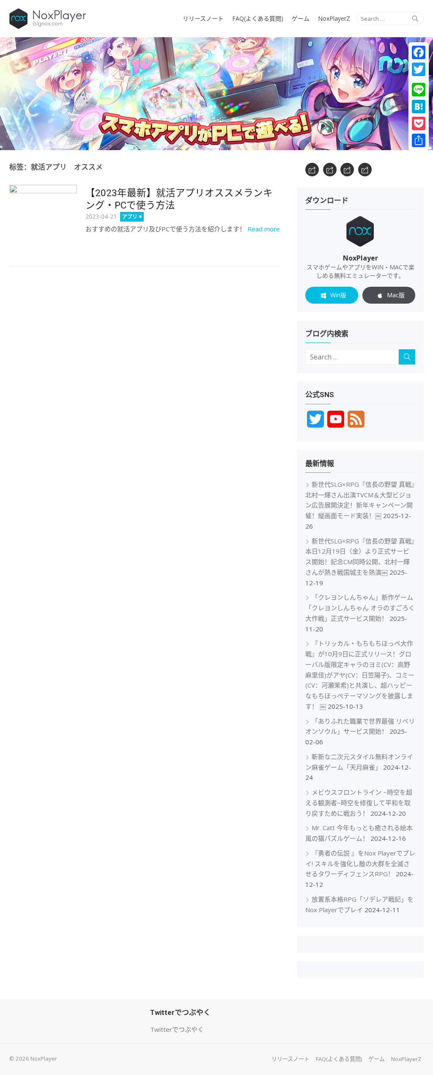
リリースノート (203, 18)
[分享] (418, 140)
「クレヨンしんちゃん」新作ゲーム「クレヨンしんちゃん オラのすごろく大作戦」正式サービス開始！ (360, 608)
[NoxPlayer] (216, 93)
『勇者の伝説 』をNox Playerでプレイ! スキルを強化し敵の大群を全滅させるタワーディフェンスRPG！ (360, 863)
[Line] (418, 89)
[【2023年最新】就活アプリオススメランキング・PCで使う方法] (43, 218)
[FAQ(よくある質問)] (330, 169)
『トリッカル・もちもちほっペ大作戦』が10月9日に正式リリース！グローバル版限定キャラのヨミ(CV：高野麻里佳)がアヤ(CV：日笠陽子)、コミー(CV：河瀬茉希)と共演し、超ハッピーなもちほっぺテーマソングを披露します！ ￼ (359, 674)
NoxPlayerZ (334, 18)
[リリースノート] (312, 169)
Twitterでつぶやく (177, 1029)
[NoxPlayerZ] (365, 169)
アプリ (129, 216)
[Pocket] (418, 123)
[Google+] (418, 79)
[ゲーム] (347, 169)
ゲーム (301, 18)
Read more (263, 229)
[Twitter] (418, 69)
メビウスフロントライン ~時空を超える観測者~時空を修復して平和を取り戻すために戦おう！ (358, 802)
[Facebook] (418, 52)
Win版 (338, 295)
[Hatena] (418, 106)
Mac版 (396, 295)
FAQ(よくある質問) (257, 18)
